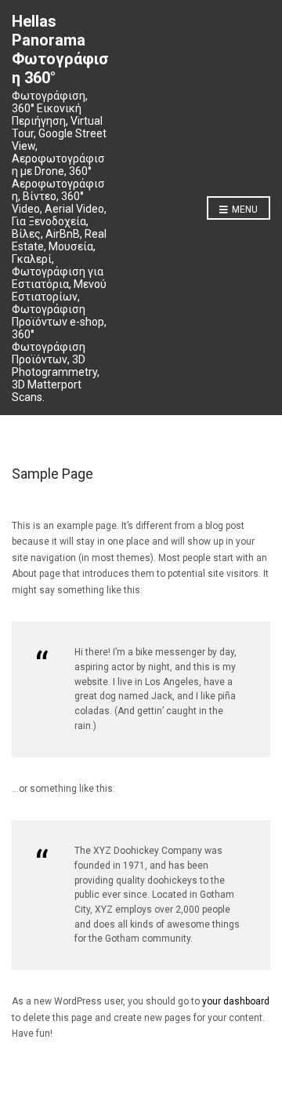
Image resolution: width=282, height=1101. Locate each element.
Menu (244, 209)
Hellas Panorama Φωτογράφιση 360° (60, 49)
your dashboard (235, 1001)
